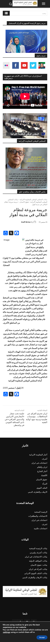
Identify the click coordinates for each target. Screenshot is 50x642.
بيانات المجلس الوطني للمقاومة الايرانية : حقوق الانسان (27, 200)
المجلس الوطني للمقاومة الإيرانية (32, 141)
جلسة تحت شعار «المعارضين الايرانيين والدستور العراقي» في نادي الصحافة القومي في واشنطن (14, 419)
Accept (42, 637)
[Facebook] (16, 233)
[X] (11, 233)
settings (6, 632)
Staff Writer (26, 222)
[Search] (6, 13)
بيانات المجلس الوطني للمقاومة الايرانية (33, 199)
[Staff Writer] (35, 222)
